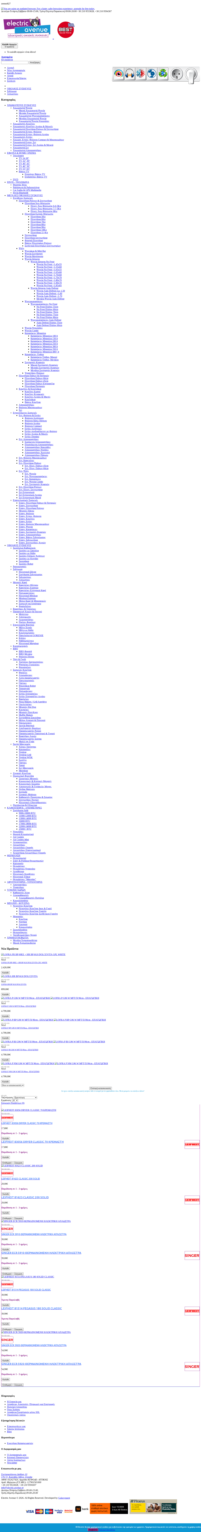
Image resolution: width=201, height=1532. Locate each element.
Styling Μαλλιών (27, 789)
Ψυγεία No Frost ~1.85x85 (49, 285)
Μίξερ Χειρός (25, 627)
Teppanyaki (24, 688)
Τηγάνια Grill (25, 754)
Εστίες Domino (32, 436)
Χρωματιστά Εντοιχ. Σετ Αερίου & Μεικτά (33, 145)
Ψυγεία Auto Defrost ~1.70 (49, 296)
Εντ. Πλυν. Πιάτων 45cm (36, 466)
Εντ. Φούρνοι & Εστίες (30, 415)
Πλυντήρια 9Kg (38, 227)
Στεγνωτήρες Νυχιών (29, 800)
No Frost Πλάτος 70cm (47, 312)
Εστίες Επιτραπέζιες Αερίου (32, 696)
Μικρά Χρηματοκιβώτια (24, 943)
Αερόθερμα (18, 871)
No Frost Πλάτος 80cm (47, 317)
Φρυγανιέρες (25, 667)
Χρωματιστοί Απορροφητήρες (27, 150)
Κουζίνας (23, 919)
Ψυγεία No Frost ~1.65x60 (49, 272)
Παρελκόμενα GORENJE (31, 635)
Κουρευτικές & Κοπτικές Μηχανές (35, 781)
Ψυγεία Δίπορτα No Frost (42, 261)
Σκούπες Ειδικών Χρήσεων (32, 556)
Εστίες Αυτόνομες (33, 428)
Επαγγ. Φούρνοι (26, 513)
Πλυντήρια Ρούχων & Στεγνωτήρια (35, 200)
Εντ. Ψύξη (24, 471)
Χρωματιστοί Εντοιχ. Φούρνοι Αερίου (31, 134)
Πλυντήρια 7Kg (38, 222)
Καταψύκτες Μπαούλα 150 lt (44, 338)
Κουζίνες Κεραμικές (34, 394)
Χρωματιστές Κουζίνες (24, 124)
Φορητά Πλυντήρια (34, 240)
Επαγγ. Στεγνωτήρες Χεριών (32, 542)
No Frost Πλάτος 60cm (47, 309)
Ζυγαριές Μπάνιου (27, 794)
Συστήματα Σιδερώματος (30, 574)
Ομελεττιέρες (25, 704)
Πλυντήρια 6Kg (38, 219)
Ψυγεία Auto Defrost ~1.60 (49, 293)
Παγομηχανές (25, 723)
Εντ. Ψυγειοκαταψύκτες (36, 476)
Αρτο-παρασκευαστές (29, 678)
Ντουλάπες (18, 831)
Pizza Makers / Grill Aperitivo (33, 701)
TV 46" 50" (24, 166)
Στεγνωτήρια (31, 235)
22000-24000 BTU (28, 826)
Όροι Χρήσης (13, 1409)
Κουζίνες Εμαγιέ (33, 391)
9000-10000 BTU (27, 813)
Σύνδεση (11, 81)
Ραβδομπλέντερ (26, 640)
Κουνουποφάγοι (20, 900)
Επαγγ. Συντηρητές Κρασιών (32, 532)
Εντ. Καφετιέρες (26, 460)
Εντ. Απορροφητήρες (29, 439)
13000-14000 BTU (28, 818)
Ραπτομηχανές (19, 566)
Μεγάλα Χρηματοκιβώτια (25, 940)
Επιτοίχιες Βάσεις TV (35, 174)
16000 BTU (24, 821)
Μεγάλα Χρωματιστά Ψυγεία (32, 118)
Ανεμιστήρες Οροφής (23, 847)
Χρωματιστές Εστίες (22, 137)
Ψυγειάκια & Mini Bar (35, 251)
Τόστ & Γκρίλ (19, 659)
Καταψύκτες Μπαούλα (35, 333)
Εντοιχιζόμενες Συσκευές (25, 412)
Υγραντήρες (18, 887)
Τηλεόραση (18, 155)
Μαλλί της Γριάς (26, 741)
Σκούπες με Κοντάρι (28, 558)
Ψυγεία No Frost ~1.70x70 (49, 277)
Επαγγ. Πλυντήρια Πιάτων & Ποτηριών (37, 503)
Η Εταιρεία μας (14, 1401)
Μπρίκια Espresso (27, 598)
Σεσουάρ (23, 792)
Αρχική (10, 67)
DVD (15, 179)
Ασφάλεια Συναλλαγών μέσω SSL (23, 1412)
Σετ (20, 410)
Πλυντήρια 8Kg (38, 224)
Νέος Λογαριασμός (16, 70)
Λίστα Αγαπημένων (16, 1460)
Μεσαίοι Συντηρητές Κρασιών (45, 367)
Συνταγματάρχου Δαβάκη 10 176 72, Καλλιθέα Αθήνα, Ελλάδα (16, 1475)
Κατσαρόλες (24, 749)
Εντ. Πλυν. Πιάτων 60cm (36, 468)
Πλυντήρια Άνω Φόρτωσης (37, 203)
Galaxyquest (64, 1498)
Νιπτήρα (23, 921)
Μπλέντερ (23, 614)
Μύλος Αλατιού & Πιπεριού (32, 720)
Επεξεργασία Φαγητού (23, 625)
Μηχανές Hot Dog (27, 707)
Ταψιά (22, 765)
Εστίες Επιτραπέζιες (28, 694)
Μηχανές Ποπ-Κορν (28, 712)
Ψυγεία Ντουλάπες (34, 328)
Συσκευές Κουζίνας (22, 670)
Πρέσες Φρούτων (27, 622)
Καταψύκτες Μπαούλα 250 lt (44, 344)
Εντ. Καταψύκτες (33, 479)
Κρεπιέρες (24, 709)
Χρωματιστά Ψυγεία (22, 108)
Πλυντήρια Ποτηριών (35, 386)
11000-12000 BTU (28, 815)
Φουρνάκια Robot (27, 686)
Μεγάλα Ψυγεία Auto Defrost (50, 299)
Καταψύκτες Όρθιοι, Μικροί (44, 357)
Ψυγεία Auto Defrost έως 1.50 (50, 291)
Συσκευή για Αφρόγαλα (30, 603)
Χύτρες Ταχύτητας (27, 747)
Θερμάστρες (19, 866)
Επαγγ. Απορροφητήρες (30, 534)
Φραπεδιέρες (25, 606)
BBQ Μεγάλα (25, 654)
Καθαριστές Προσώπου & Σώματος (35, 797)
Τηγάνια (22, 752)
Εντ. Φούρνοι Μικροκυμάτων (33, 458)
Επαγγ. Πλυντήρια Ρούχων (31, 508)
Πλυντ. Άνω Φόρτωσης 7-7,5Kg (46, 208)
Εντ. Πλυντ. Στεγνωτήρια (31, 489)
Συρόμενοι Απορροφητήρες (37, 442)
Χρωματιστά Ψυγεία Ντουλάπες (34, 121)
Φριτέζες (23, 672)
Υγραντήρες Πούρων (34, 373)
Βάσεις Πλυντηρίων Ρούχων (38, 243)
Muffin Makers (26, 715)
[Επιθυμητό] (2, 957)
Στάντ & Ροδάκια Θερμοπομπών (28, 861)
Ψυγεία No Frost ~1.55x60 (49, 267)
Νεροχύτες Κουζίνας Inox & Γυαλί (35, 908)
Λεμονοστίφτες (26, 619)
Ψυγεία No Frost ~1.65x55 (49, 269)
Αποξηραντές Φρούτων (30, 728)
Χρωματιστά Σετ (21, 147)
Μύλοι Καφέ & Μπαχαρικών (32, 601)
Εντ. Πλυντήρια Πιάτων (30, 463)
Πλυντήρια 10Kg (39, 230)
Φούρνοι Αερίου (32, 423)
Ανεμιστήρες (19, 845)
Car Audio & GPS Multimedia (27, 190)
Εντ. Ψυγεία (30, 473)
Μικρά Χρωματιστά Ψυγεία (32, 110)
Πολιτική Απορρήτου (107, 1530)
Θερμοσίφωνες (20, 932)
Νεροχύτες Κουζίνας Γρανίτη (32, 911)
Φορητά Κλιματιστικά (23, 834)
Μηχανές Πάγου (26, 511)
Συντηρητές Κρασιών (35, 362)
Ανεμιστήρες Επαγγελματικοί (27, 850)
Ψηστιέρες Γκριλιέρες (29, 664)
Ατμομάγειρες (25, 675)
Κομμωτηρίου (25, 927)
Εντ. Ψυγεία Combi (34, 481)
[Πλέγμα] (2, 1095)
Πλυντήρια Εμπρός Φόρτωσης (39, 214)
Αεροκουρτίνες (20, 842)
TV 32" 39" (24, 161)
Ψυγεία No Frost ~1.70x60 (49, 275)
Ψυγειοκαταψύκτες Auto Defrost (46, 320)
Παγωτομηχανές (26, 680)
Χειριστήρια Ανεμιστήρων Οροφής (29, 853)
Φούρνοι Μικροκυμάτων (30, 407)
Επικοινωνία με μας (16, 1426)
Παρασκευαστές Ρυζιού (30, 731)
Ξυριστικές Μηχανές (28, 778)
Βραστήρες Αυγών (27, 736)
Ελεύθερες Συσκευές (23, 198)
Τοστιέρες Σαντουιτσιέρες (31, 662)
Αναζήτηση (35, 62)
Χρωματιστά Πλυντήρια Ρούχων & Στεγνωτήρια (35, 129)
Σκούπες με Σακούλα (29, 550)
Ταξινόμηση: (7, 1097)
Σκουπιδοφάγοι (20, 929)
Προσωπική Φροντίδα (23, 776)
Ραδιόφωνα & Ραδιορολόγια (26, 187)
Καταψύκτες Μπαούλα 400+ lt (45, 352)
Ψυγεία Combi (31, 330)
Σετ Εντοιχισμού (26, 492)
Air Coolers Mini (21, 839)
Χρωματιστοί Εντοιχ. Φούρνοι (27, 131)
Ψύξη (21, 248)
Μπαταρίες (18, 916)
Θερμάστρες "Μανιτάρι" (24, 879)
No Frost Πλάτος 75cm (47, 314)
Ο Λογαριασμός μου (16, 1455)
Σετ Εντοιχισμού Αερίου (30, 495)
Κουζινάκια (30, 399)
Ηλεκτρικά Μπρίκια (28, 595)
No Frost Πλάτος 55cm (47, 306)
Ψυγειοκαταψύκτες (34, 301)
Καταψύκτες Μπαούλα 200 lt (44, 341)
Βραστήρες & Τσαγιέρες (24, 609)
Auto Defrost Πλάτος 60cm (49, 325)
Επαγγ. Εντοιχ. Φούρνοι (30, 516)
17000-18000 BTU (28, 823)
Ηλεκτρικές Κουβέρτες (24, 874)
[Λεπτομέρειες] (5, 957)
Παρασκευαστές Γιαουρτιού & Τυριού (37, 733)
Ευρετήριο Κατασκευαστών (20, 1443)
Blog (9, 1431)
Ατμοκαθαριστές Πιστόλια (31, 898)
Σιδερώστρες (25, 577)
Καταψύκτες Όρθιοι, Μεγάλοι (45, 359)
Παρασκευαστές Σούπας (30, 739)
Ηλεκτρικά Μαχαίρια (29, 643)
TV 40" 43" (24, 163)
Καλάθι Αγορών (14, 73)
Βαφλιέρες (24, 699)
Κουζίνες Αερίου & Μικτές (37, 397)
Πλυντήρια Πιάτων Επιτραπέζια (39, 383)
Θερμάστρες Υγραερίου (24, 868)
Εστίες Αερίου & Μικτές (36, 434)
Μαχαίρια (23, 770)
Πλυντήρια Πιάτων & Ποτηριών (34, 375)
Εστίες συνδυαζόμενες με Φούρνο (41, 431)
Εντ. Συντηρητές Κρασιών (37, 484)
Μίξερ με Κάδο (26, 630)
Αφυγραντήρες (20, 884)
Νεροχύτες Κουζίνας (23, 906)
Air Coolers (18, 837)
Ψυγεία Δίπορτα (32, 259)
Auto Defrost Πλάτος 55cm (49, 322)
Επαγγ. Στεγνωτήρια (28, 505)
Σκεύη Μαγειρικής (21, 744)
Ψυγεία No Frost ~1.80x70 (49, 280)
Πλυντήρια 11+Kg (39, 232)
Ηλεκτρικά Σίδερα (27, 572)
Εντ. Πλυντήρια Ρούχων (30, 487)
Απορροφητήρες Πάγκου (36, 455)
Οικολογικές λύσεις (16, 1415)
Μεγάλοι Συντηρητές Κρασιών (45, 370)
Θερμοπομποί (19, 858)
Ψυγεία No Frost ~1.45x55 (49, 264)
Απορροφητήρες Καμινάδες (38, 447)
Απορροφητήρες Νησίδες (37, 450)
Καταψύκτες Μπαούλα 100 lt (44, 336)
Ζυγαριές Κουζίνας (22, 773)
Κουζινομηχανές (26, 633)
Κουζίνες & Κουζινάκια (30, 389)
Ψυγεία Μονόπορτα (34, 256)
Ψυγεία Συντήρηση (34, 253)
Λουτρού (23, 924)
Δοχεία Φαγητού (26, 725)
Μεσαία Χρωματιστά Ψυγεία (32, 113)
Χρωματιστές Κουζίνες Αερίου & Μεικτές (33, 126)
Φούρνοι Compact (33, 426)
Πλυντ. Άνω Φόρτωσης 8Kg (44, 211)
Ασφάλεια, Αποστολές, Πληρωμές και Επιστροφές (31, 1404)
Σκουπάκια (24, 561)
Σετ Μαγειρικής (26, 768)
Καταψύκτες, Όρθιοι (34, 354)
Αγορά (10, 75)
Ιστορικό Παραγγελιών (18, 1457)
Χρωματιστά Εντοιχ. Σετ (24, 142)
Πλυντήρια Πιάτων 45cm (36, 381)
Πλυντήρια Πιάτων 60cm (36, 378)
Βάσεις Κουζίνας (33, 402)
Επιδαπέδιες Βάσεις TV (36, 177)
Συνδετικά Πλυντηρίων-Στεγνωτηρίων (43, 245)
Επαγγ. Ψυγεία (26, 526)
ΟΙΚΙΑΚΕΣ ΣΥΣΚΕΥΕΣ (19, 88)
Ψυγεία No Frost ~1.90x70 (49, 283)
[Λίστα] (5, 1095)
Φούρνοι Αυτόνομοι (34, 418)
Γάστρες (23, 683)
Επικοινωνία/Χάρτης (16, 78)
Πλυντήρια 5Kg (38, 216)
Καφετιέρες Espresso (28, 587)
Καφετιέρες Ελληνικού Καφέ (32, 590)
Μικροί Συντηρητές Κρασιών (44, 365)
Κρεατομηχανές (20, 646)
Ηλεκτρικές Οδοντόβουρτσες (32, 802)
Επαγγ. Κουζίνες (27, 519)
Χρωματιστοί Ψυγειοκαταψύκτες (34, 116)
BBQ (15, 648)
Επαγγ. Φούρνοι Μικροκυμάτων (34, 524)
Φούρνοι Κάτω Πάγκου (36, 420)
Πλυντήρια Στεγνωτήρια (36, 238)
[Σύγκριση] (8, 957)
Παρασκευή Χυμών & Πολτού (27, 611)
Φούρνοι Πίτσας (26, 656)
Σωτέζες (23, 760)
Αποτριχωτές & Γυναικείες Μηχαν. (35, 786)
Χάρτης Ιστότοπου (15, 1429)
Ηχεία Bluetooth (20, 192)
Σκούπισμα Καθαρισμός (24, 548)
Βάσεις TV (24, 171)
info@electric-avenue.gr (12, 1487)
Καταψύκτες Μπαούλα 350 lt (44, 349)
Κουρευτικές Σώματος (29, 784)
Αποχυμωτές (25, 617)
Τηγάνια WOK (26, 757)
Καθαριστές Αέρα (21, 892)
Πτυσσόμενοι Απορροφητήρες (39, 444)
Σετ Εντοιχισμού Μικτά (30, 497)
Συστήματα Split (20, 810)
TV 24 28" (24, 158)
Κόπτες (22, 638)
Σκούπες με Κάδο (27, 553)
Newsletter (12, 1462)
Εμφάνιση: (6, 1100)
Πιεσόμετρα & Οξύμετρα (25, 805)
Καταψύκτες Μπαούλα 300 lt (44, 346)
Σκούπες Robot (26, 564)
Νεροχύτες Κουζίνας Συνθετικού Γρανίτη (38, 914)
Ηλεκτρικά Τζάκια (21, 876)
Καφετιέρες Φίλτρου (28, 585)
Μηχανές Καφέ (20, 582)
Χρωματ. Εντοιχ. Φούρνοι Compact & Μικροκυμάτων (38, 139)
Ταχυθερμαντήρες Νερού (25, 935)
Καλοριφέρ (18, 863)
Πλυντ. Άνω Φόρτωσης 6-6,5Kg (46, 206)
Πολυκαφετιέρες (26, 593)
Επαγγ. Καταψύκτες (28, 529)
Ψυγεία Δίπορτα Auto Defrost (44, 288)
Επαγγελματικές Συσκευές (25, 500)
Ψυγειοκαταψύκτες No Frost (44, 304)
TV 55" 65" (24, 169)
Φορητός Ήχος (20, 185)
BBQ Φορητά (25, 651)
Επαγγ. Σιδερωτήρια (28, 540)
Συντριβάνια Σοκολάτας (30, 717)
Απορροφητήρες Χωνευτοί (37, 452)
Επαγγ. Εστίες (25, 521)
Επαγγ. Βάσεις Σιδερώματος (32, 537)
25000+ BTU (25, 829)
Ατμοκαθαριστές (21, 895)
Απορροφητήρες (26, 405)
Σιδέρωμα (11, 91)
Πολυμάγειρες (25, 691)
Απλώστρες (12, 94)
